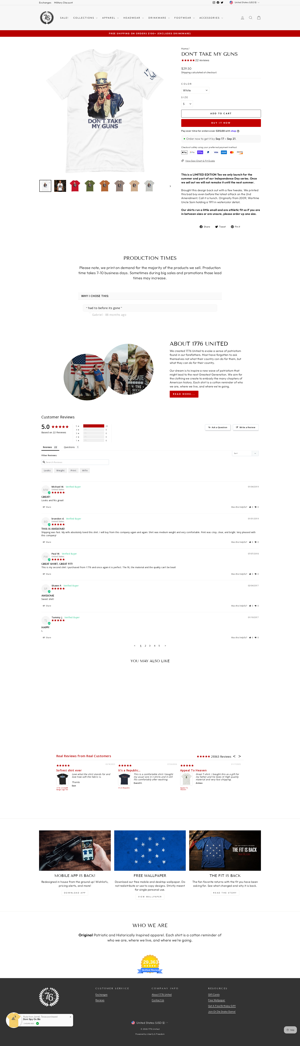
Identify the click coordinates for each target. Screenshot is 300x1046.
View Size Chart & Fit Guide (200, 160)
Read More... (184, 394)
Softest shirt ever (69, 770)
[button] (251, 507)
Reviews (99, 1000)
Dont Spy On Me (31, 1019)
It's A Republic (124, 788)
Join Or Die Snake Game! (222, 1011)
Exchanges (45, 2)
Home (184, 48)
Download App (75, 893)
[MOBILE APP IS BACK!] (75, 850)
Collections (84, 17)
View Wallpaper (150, 896)
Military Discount (63, 2)
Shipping (186, 72)
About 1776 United (162, 994)
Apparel (109, 17)
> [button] (165, 645)
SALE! (64, 17)
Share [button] (48, 507)
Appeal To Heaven (193, 770)
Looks (47, 470)
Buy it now (221, 122)
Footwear (183, 17)
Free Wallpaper (216, 1000)
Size (184, 97)
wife (85, 470)
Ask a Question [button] (219, 427)
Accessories (210, 17)
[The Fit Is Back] (225, 850)
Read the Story (225, 893)
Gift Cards (214, 994)
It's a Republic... (129, 770)
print (73, 470)
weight (60, 470)
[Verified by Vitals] (37, 1023)
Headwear (132, 17)
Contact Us (158, 1000)
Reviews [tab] (47, 447)
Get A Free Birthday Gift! (222, 1005)
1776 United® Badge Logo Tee (62, 789)
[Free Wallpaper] (150, 850)
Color (186, 83)
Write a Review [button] (247, 427)
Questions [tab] (69, 447)
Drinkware (157, 17)
